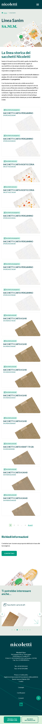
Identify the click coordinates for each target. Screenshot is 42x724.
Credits (21, 681)
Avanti (30, 525)
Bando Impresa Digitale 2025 (21, 679)
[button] (2, 614)
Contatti (21, 698)
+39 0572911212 (22, 666)
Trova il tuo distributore (12, 719)
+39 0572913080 (22, 668)
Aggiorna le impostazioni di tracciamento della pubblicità (21, 677)
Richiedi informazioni (30, 719)
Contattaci (9, 553)
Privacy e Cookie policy (21, 675)
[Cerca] (38, 698)
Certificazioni (21, 693)
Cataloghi (21, 687)
